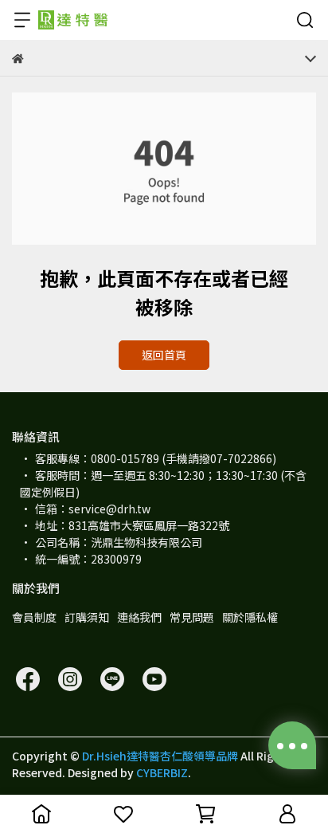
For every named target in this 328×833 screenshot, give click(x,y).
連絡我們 (139, 617)
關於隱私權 (250, 617)
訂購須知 (86, 617)
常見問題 (192, 617)
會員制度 (34, 617)
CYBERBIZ (162, 772)
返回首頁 (164, 355)
